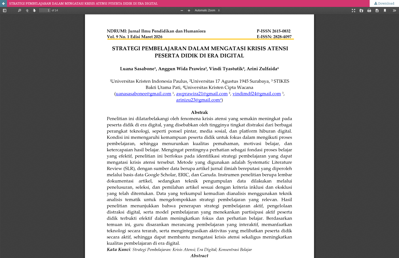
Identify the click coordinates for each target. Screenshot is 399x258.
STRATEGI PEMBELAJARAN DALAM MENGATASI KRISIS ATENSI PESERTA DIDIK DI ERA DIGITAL (83, 3)
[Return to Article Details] (3, 3)
